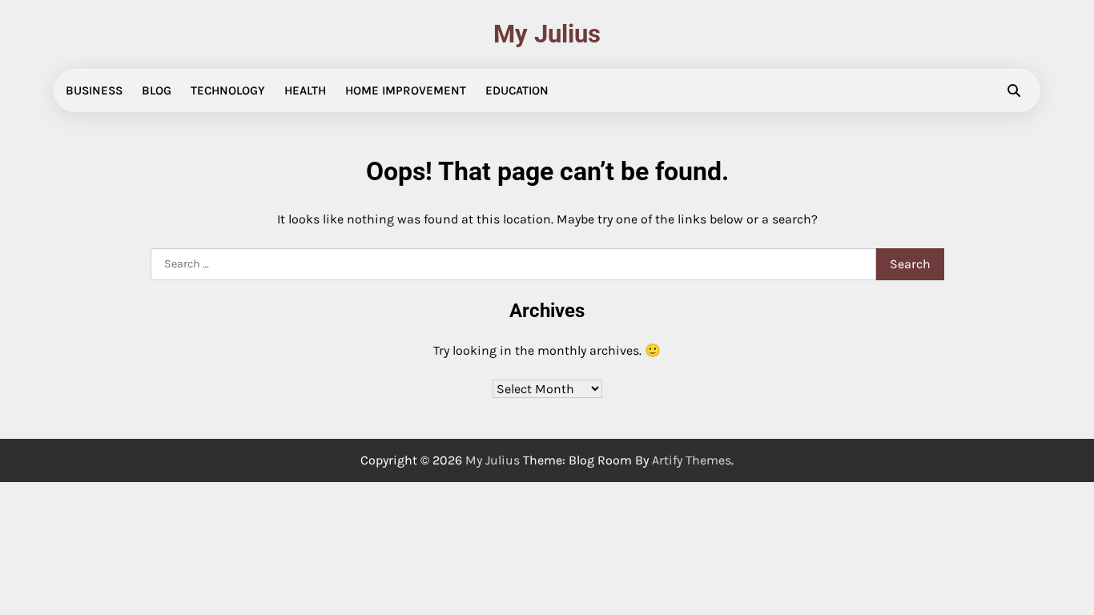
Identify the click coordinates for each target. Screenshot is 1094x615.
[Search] (1013, 90)
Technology (228, 90)
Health (305, 90)
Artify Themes (691, 460)
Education (517, 90)
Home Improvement (405, 90)
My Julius (547, 34)
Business (94, 90)
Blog (156, 90)
